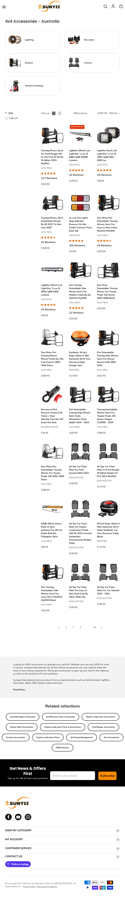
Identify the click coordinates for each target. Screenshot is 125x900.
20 (94, 627)
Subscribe (107, 776)
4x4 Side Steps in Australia (22, 716)
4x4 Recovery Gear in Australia (60, 716)
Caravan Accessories (15, 737)
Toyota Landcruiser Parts (47, 737)
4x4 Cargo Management (81, 737)
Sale (10, 113)
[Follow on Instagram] (18, 819)
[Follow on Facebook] (8, 819)
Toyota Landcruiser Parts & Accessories (62, 727)
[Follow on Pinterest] (28, 819)
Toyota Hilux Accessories (21, 727)
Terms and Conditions (47, 886)
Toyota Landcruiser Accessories (100, 716)
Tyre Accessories (111, 737)
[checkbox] (19, 118)
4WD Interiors (62, 747)
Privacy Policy (29, 886)
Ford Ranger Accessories (103, 727)
